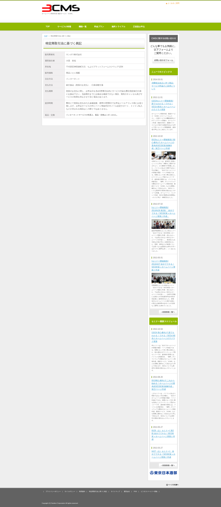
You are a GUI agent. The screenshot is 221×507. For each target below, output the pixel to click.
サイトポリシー (70, 491)
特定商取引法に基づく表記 (98, 491)
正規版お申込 (139, 26)
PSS (135, 491)
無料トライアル (118, 26)
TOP (48, 26)
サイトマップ (115, 491)
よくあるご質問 (173, 3)
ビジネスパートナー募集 (149, 491)
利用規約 (82, 491)
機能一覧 (83, 26)
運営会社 (127, 491)
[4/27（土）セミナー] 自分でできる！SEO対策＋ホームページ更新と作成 (163, 454)
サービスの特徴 (64, 26)
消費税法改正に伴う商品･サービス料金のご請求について (163, 86)
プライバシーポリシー (53, 491)
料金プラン (99, 26)
